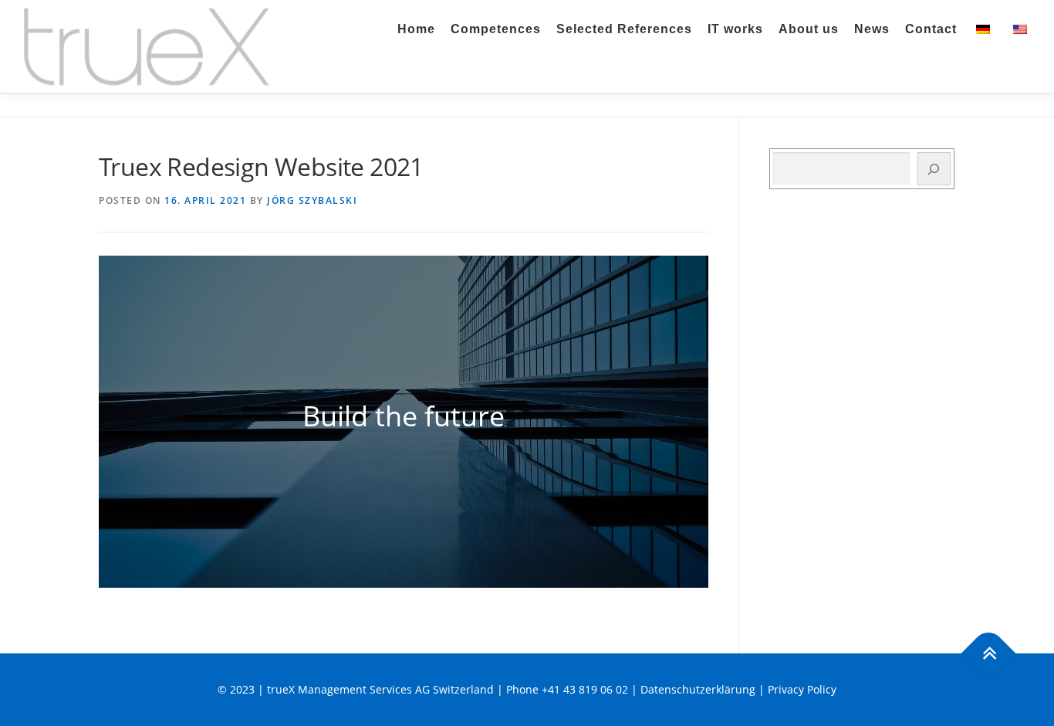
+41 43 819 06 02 (585, 689)
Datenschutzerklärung (697, 689)
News (872, 29)
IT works (735, 29)
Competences (496, 29)
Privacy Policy (802, 689)
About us (809, 29)
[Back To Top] (988, 653)
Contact (931, 29)
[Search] (934, 168)
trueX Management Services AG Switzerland (380, 689)
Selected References (624, 29)
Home (416, 29)
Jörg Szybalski (312, 200)
